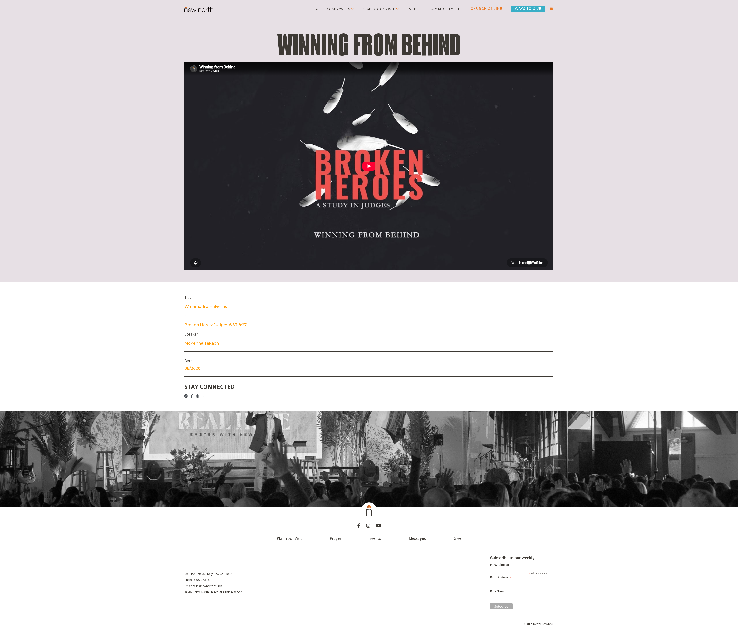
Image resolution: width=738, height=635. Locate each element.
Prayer (335, 538)
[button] (335, 8)
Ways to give (528, 9)
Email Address (500, 577)
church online (486, 9)
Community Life (446, 9)
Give (457, 538)
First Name (497, 591)
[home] (198, 8)
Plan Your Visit (289, 538)
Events (413, 9)
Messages (417, 538)
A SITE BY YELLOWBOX (539, 624)
